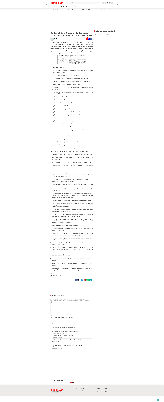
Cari (107, 34)
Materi (57, 7)
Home (52, 7)
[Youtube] (110, 3)
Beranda (105, 388)
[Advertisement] (82, 20)
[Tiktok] (112, 3)
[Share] (91, 39)
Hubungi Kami (77, 7)
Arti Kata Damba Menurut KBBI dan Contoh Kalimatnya (72, 9)
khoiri (55, 38)
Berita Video (106, 391)
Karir (98, 391)
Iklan (98, 390)
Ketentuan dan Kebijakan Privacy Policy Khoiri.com (84, 390)
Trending (105, 390)
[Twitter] (105, 3)
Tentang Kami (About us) (79, 388)
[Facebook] (103, 3)
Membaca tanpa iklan (66, 7)
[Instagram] (108, 3)
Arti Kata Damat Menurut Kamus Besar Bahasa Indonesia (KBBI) (97, 9)
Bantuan (98, 388)
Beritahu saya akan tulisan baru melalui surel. (62, 317)
